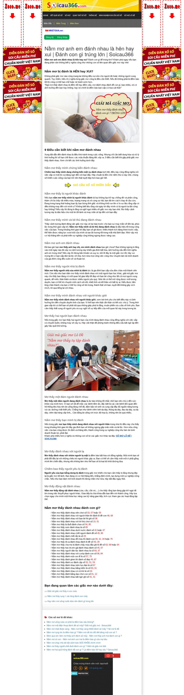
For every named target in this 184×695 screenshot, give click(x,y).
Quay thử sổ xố (79, 15)
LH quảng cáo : (96, 667)
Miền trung (61, 23)
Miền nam (74, 23)
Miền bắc (48, 23)
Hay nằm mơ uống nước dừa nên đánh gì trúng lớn (70, 601)
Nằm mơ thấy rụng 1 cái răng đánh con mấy (67, 596)
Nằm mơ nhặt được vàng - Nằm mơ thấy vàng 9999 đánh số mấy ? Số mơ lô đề (83, 628)
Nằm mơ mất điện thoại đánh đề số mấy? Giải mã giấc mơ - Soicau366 (79, 625)
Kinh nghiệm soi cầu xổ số (110, 15)
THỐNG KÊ (93, 15)
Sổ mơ (67, 15)
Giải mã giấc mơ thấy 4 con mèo (62, 591)
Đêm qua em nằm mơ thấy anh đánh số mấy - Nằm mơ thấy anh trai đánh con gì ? (84, 635)
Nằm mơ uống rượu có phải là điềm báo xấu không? (70, 621)
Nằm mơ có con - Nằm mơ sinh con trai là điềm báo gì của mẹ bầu (77, 639)
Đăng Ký (50, 37)
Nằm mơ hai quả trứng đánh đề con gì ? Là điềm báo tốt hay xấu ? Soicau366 (82, 649)
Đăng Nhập (62, 37)
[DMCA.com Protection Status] (80, 673)
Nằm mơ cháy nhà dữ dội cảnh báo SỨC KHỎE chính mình (74, 642)
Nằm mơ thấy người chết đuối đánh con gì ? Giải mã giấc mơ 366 (76, 646)
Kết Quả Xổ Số (56, 15)
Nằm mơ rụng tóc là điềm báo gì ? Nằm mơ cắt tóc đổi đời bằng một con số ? (82, 632)
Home (45, 15)
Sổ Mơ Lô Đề (129, 15)
